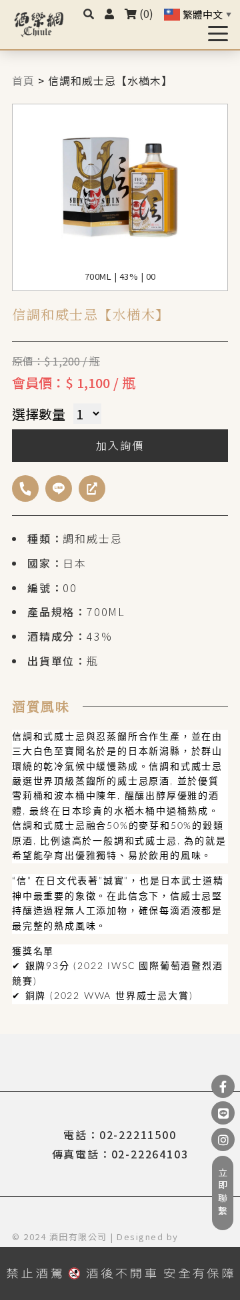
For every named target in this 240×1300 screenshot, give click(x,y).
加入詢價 (119, 445)
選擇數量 (38, 413)
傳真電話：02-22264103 (120, 1154)
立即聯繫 (222, 1193)
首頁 (23, 80)
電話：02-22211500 (119, 1134)
